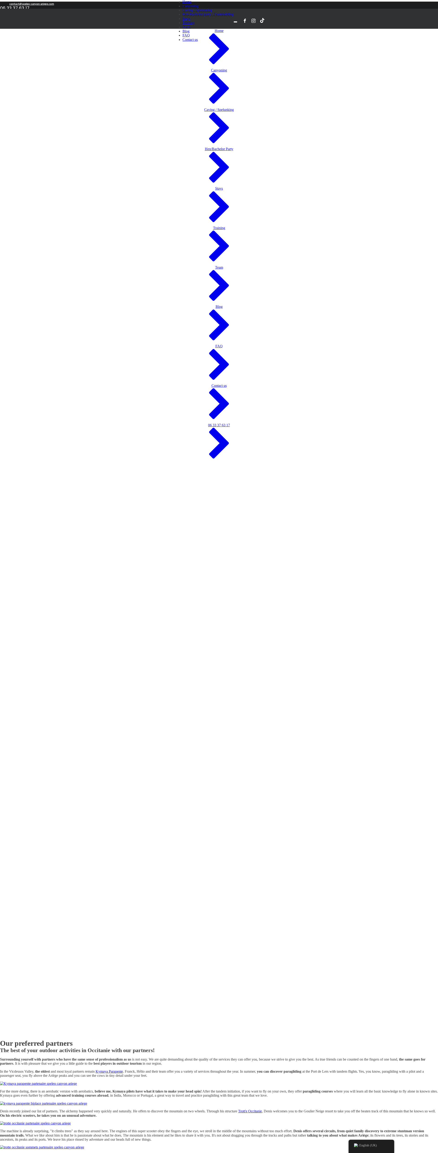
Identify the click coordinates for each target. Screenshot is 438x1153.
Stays (186, 19)
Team (186, 27)
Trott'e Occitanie (250, 1111)
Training (188, 23)
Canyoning (190, 6)
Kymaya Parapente (109, 1071)
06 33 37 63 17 (14, 8)
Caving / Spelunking (197, 10)
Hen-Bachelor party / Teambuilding (208, 14)
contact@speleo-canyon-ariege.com (31, 4)
